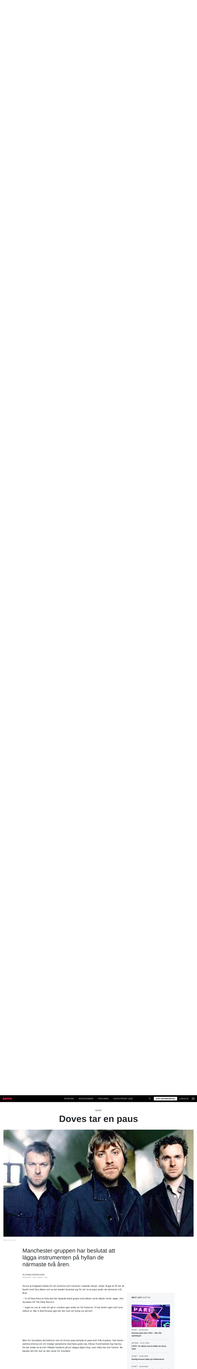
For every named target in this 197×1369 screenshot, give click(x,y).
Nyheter (69, 1099)
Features (103, 1099)
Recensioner (86, 1099)
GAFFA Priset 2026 (123, 1099)
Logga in (184, 1099)
